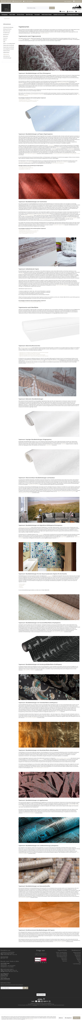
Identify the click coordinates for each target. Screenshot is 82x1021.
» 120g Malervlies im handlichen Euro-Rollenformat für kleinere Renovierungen (33, 352)
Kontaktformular (6, 32)
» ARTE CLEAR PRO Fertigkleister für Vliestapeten (28, 101)
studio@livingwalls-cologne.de (8, 969)
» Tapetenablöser (70, 149)
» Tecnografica (21, 585)
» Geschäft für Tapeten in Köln (58, 224)
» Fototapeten (21, 273)
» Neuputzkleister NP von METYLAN (52, 360)
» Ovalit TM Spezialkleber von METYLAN (46, 219)
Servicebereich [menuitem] (77, 1)
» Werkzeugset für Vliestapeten (24, 99)
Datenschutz (5, 36)
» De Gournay (57, 711)
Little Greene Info (6, 56)
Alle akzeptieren (68, 1017)
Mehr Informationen (29, 1019)
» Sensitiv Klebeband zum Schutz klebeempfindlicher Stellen (30, 301)
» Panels (30, 39)
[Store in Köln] (76, 7)
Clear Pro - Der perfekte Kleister (9, 43)
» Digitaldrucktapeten (45, 33)
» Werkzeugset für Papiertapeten (25, 166)
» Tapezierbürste (49, 445)
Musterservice (6, 34)
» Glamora (20, 586)
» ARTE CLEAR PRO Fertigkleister (63, 82)
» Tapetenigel (53, 149)
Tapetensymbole (6, 50)
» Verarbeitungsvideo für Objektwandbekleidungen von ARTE (39, 214)
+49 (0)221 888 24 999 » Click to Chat (11, 971)
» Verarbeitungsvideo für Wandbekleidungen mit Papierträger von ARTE (66, 153)
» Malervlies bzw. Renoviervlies (26, 347)
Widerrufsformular (6, 30)
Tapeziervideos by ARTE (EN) (8, 47)
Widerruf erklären (41, 994)
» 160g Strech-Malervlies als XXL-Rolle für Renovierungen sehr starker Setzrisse (33, 356)
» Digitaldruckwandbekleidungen (25, 527)
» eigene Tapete (63, 536)
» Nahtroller (63, 443)
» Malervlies (58, 147)
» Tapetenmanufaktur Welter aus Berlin (63, 758)
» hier (58, 537)
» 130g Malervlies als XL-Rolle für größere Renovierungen (29, 353)
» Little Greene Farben (30, 363)
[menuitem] (41, 8)
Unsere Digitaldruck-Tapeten (8, 48)
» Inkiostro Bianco (22, 584)
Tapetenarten (6, 54)
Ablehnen (61, 1017)
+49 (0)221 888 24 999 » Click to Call (10, 970)
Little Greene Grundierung (8, 27)
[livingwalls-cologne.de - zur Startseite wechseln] (6, 8)
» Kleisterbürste (51, 145)
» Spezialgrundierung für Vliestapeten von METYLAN (34, 94)
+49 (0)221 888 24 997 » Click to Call (10, 954)
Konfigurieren (77, 1017)
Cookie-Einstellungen (7, 57)
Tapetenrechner (6, 52)
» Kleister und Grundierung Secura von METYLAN (34, 360)
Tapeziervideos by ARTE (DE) (8, 45)
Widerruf (5, 39)
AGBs (4, 41)
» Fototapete (40, 534)
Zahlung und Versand (7, 29)
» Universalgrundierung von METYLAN (26, 167)
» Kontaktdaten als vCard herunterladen (7, 952)
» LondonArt (21, 587)
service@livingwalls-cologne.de (8, 953)
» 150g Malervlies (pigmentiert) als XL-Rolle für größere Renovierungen (32, 354)
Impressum (5, 38)
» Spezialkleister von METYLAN (62, 162)
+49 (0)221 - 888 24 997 (7, 1)
